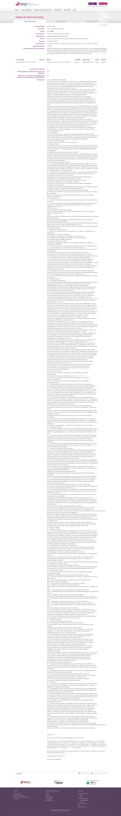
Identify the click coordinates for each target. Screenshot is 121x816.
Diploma (47, 793)
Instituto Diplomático (84, 800)
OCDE (79, 805)
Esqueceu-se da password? (92, 6)
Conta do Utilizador (26, 10)
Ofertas (17, 10)
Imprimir (95, 773)
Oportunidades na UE (82, 793)
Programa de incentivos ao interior (43, 10)
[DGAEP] (58, 782)
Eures (81, 795)
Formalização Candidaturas (92, 21)
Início (17, 14)
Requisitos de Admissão (61, 21)
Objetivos (48, 795)
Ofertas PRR (57, 10)
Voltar (19, 773)
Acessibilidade (49, 798)
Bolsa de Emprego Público (52, 790)
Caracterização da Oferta (30, 21)
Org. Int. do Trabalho (82, 803)
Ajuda (74, 10)
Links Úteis (80, 790)
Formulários (16, 798)
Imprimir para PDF (85, 773)
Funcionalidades (49, 797)
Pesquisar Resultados (18, 795)
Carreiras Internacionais (83, 798)
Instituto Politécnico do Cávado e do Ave (57, 36)
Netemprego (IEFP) (82, 807)
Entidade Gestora (50, 800)
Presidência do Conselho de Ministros (60, 810)
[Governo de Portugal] (26, 782)
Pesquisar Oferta (17, 793)
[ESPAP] (91, 783)
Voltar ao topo (104, 773)
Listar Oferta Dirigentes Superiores (21, 797)
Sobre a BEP (67, 10)
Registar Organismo (103, 6)
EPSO (81, 797)
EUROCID (82, 802)
